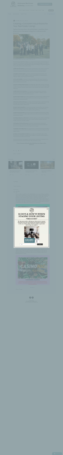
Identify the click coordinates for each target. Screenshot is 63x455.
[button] (47, 209)
